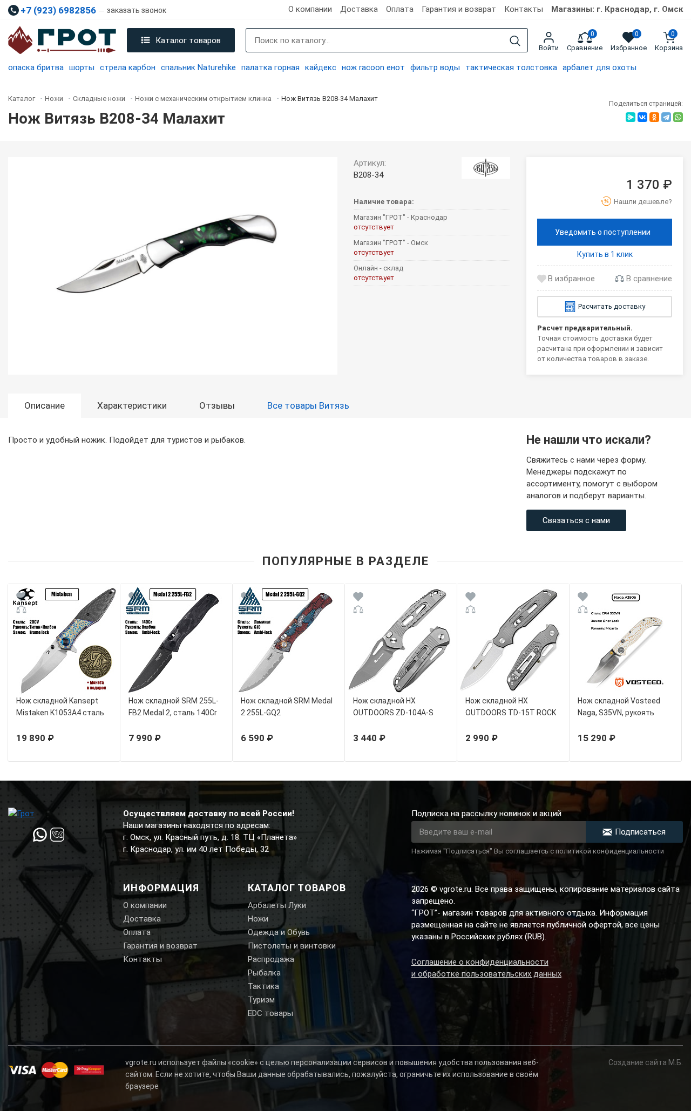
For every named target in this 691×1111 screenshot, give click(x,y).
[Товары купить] (486, 168)
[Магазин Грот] (62, 40)
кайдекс (320, 67)
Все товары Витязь (308, 405)
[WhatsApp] (678, 117)
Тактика (263, 986)
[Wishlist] (21, 598)
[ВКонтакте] (642, 117)
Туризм (261, 1000)
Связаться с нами (576, 520)
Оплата (400, 9)
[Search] (515, 41)
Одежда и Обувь (279, 932)
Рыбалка (264, 973)
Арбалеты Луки (277, 905)
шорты (81, 67)
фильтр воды (435, 67)
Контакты (523, 9)
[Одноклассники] (654, 117)
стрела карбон (127, 67)
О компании (310, 9)
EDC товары (270, 1013)
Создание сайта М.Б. (645, 1062)
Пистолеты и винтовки (292, 946)
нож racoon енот (373, 67)
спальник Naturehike (198, 67)
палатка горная (270, 67)
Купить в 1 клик (605, 254)
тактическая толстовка (511, 67)
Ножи (258, 919)
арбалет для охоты (599, 67)
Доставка (359, 9)
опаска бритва (36, 67)
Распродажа (271, 959)
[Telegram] (666, 117)
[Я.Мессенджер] (630, 117)
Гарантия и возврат (459, 9)
